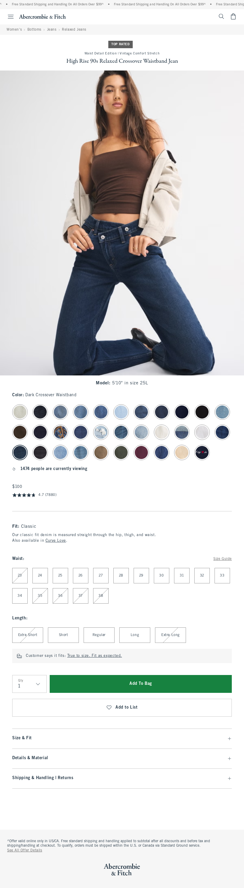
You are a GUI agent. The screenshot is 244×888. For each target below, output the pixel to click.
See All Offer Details (24, 850)
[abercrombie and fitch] (42, 16)
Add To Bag (140, 684)
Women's (14, 30)
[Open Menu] (7, 17)
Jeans (52, 30)
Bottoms (34, 30)
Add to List (126, 708)
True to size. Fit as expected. (94, 656)
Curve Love (56, 541)
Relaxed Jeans (74, 30)
